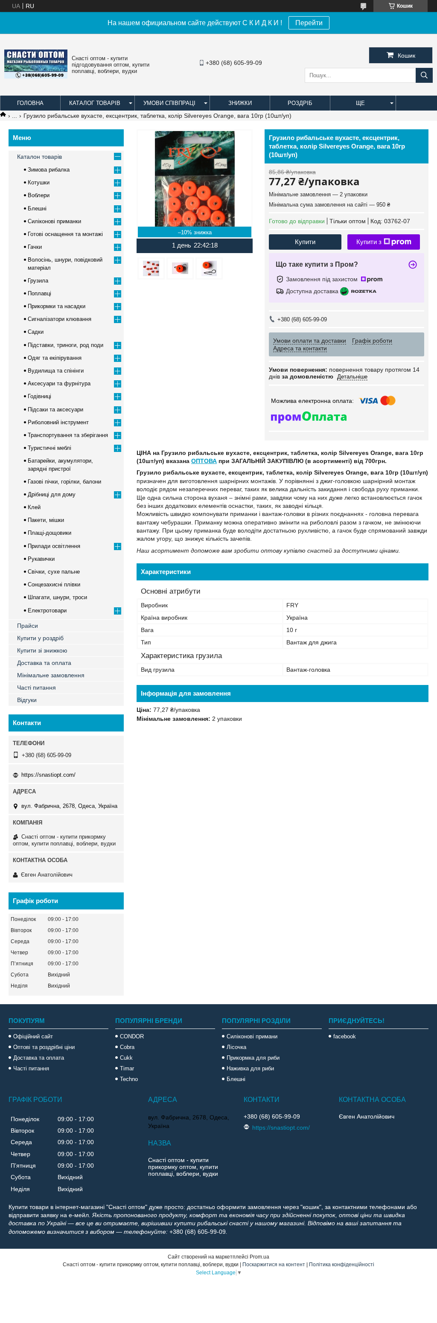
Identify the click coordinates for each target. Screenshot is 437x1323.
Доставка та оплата (44, 662)
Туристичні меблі (49, 448)
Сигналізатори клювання (59, 319)
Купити (305, 241)
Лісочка (236, 1047)
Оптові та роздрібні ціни (44, 1047)
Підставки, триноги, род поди (65, 345)
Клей (34, 507)
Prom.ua (259, 1257)
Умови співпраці (169, 103)
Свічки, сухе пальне (54, 571)
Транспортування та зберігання (68, 435)
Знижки (240, 103)
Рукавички (41, 559)
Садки (36, 332)
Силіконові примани (252, 1036)
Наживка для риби (250, 1068)
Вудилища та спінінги (56, 370)
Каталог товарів (94, 103)
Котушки (39, 182)
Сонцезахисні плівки (54, 584)
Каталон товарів (39, 156)
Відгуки (27, 699)
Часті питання (36, 687)
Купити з (369, 241)
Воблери (39, 195)
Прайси (27, 625)
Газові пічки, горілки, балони (64, 481)
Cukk (126, 1058)
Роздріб (300, 103)
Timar (127, 1068)
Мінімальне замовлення (50, 675)
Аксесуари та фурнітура (59, 383)
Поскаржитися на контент (273, 1265)
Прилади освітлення (54, 546)
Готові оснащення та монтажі (65, 234)
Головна (30, 103)
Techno (129, 1079)
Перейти (309, 22)
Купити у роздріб (40, 638)
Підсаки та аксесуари (55, 409)
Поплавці (39, 293)
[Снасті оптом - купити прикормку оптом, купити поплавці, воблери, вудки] (35, 76)
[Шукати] (424, 75)
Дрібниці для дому (52, 494)
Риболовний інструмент (58, 422)
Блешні (37, 208)
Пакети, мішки (46, 520)
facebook (344, 1036)
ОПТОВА (204, 461)
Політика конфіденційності (341, 1265)
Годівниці (39, 396)
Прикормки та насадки (56, 306)
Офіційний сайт (33, 1036)
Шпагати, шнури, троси (57, 597)
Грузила (38, 280)
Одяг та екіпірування (55, 358)
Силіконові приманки (54, 221)
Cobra (127, 1047)
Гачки (35, 247)
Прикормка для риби (253, 1058)
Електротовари (47, 610)
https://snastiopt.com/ (48, 775)
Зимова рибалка (49, 169)
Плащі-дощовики (49, 533)
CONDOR (132, 1036)
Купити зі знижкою (42, 650)
